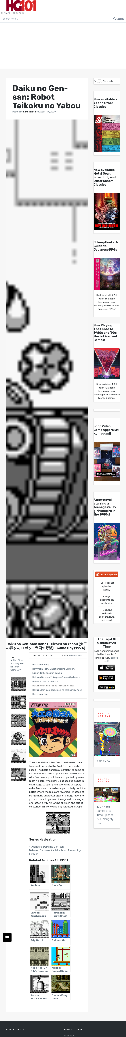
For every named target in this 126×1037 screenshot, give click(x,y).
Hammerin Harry (75, 655)
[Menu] (7, 937)
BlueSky (8, 13)
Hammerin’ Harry (40, 664)
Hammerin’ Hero (40, 694)
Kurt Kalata (29, 111)
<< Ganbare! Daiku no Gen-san (46, 846)
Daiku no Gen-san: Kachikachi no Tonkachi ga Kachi (57, 690)
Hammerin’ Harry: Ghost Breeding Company (53, 669)
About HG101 (69, 1035)
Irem (22, 663)
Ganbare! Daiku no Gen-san (45, 681)
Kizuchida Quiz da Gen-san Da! (47, 673)
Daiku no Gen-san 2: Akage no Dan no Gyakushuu (56, 677)
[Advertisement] (63, 45)
